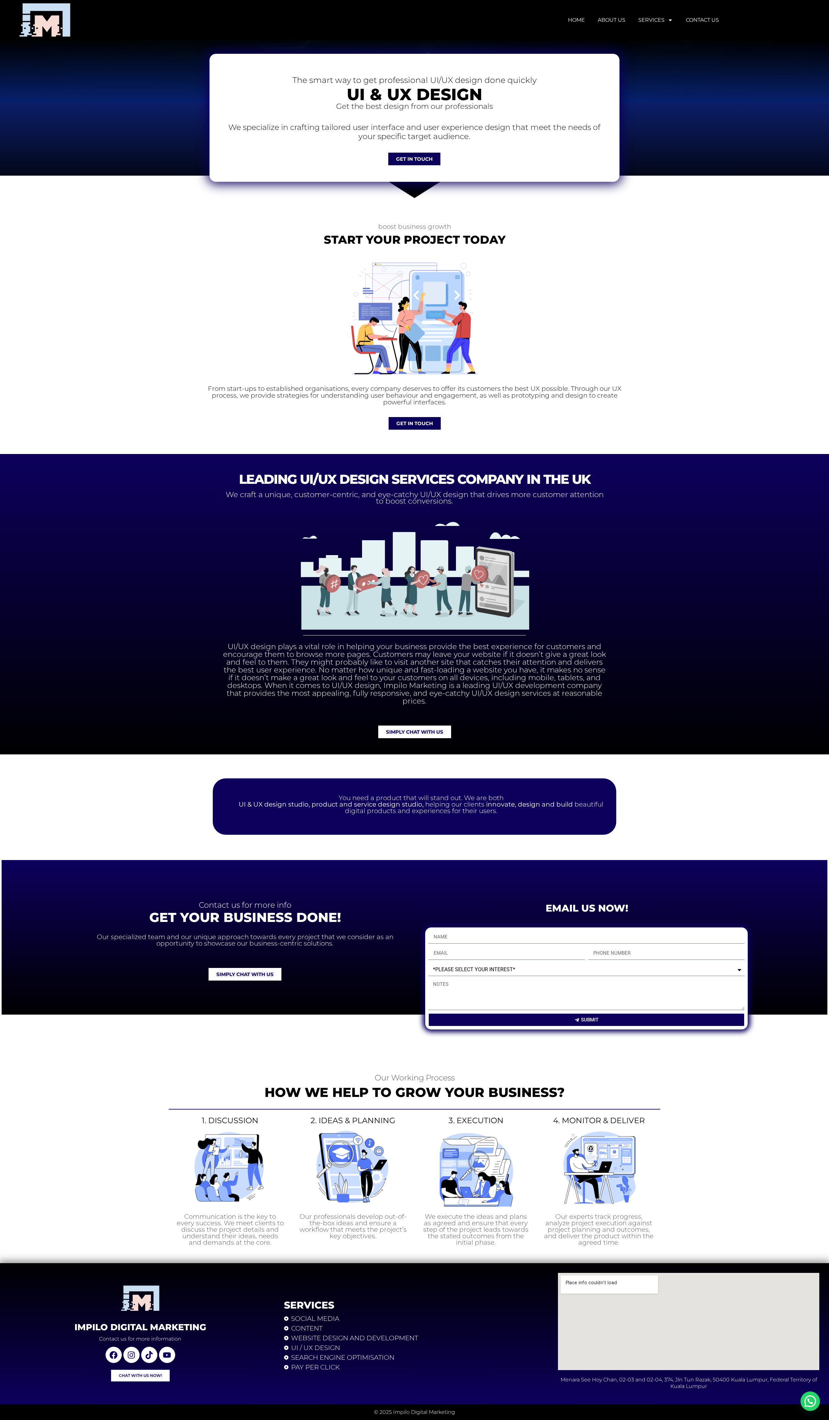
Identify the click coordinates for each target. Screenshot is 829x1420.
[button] (810, 1401)
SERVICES (651, 20)
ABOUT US (611, 20)
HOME (576, 20)
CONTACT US (702, 20)
